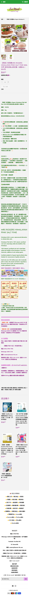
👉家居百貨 (14, 508)
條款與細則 (14, 570)
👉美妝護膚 (21, 502)
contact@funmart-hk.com (10, 354)
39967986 (6, 324)
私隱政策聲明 (14, 572)
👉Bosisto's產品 (10, 517)
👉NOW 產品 (11, 520)
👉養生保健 (14, 499)
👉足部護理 (7, 505)
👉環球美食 (20, 499)
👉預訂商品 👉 (16, 496)
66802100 (22, 322)
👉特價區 (8, 499)
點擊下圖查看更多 (6, 268)
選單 (4, 2)
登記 (26, 579)
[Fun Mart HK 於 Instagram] (15, 586)
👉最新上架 (9, 496)
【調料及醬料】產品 (18, 268)
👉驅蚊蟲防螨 (14, 505)
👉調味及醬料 (21, 511)
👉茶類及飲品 (14, 511)
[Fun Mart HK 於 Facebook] (13, 586)
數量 (2, 79)
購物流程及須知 (14, 566)
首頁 (2, 19)
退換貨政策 (14, 568)
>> (24, 268)
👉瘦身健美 (14, 502)
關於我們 (14, 564)
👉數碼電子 (21, 508)
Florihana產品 (19, 517)
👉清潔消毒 (21, 505)
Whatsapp (20, 365)
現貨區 (21, 496)
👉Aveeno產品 (18, 514)
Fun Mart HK (15, 590)
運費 (8, 75)
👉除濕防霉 (8, 508)
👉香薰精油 (7, 511)
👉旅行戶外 (8, 502)
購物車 (26, 2)
